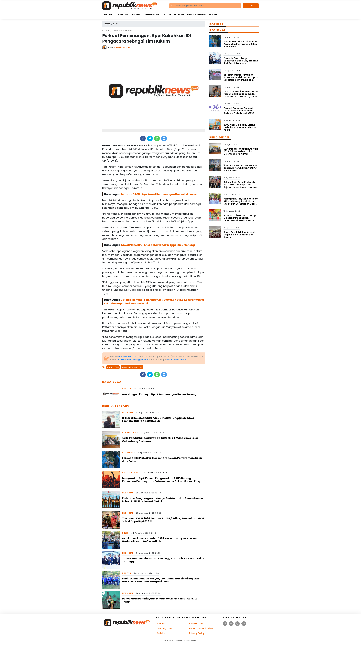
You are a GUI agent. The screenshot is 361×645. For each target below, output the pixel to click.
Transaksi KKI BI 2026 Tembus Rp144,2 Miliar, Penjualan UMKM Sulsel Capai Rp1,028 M (163, 520)
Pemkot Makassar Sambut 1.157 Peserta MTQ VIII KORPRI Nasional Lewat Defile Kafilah (159, 540)
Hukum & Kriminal (196, 14)
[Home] (129, 5)
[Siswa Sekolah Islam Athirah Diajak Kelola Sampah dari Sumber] (215, 231)
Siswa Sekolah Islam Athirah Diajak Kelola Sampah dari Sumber (239, 235)
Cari (251, 5)
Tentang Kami (164, 628)
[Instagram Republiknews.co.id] (237, 623)
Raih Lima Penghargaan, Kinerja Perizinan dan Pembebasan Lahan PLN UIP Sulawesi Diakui (162, 499)
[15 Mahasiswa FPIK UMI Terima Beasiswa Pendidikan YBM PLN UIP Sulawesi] (215, 165)
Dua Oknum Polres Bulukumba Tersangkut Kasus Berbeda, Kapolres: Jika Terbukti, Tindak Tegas (241, 95)
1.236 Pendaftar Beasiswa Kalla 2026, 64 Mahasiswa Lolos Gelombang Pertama (160, 439)
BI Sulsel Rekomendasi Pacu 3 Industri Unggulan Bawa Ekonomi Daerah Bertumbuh (158, 419)
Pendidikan (129, 432)
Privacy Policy (196, 633)
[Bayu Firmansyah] (105, 47)
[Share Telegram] (164, 138)
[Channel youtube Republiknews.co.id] (244, 623)
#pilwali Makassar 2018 (132, 367)
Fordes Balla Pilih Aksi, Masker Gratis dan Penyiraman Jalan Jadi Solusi (162, 459)
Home (109, 14)
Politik (167, 14)
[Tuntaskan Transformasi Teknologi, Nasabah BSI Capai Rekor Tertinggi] (111, 559)
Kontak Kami (196, 623)
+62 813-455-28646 (176, 359)
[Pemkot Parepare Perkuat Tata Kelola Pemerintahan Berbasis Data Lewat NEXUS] (215, 107)
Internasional (152, 14)
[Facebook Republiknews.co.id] (225, 623)
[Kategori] (115, 13)
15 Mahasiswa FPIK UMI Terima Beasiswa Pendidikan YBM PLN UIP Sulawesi (240, 168)
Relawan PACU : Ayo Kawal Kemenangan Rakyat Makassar (159, 194)
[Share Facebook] (143, 138)
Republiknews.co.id (127, 356)
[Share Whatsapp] (157, 138)
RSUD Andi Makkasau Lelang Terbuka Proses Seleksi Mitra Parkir (240, 127)
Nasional (136, 14)
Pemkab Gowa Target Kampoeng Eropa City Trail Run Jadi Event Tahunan (241, 61)
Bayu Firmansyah (122, 47)
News (125, 533)
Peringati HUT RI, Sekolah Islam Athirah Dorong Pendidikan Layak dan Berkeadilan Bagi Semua (241, 202)
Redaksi (161, 623)
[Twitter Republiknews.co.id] (231, 623)
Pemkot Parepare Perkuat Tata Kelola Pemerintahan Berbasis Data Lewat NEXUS (239, 111)
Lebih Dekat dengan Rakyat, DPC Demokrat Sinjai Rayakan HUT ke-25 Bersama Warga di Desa (161, 580)
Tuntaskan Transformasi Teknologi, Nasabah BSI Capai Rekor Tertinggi (163, 560)
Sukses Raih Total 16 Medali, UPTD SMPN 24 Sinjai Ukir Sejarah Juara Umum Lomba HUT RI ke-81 (240, 186)
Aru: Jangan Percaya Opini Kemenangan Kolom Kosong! (159, 394)
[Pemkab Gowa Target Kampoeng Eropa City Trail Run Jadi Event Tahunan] (215, 57)
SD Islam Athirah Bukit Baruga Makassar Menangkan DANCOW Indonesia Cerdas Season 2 (240, 219)
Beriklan (161, 633)
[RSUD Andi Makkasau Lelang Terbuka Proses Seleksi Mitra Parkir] (215, 124)
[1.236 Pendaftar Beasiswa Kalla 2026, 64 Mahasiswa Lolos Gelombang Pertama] (111, 439)
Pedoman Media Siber (201, 628)
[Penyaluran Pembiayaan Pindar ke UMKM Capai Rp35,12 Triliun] (111, 600)
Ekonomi (179, 14)
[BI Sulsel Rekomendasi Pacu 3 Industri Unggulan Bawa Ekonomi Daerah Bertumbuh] (111, 419)
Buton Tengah (131, 473)
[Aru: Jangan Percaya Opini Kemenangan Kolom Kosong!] (111, 393)
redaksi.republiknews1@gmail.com (133, 359)
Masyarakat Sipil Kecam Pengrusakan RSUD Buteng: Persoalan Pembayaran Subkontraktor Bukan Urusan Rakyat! (163, 479)
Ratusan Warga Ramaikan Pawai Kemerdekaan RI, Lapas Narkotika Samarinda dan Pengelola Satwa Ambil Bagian (241, 78)
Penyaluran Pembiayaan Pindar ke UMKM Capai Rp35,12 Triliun (159, 600)
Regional (123, 14)
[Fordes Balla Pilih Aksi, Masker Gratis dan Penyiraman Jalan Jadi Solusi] (111, 459)
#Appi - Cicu (113, 367)
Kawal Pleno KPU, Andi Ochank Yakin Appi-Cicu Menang (157, 245)
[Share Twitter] (149, 138)
